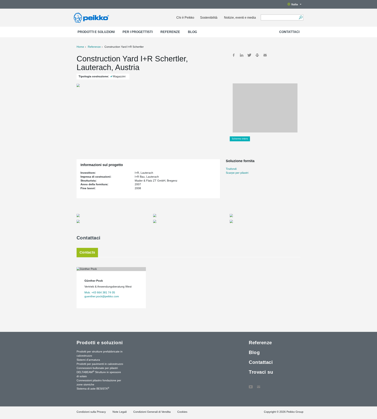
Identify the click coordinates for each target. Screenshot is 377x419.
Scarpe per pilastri (237, 172)
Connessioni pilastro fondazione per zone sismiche (99, 382)
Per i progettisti (138, 32)
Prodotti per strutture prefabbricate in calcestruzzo (100, 353)
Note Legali (120, 411)
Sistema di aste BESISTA (93, 388)
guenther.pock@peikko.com (101, 296)
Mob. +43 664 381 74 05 (99, 292)
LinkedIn (241, 55)
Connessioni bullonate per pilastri (97, 368)
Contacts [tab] (87, 252)
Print (257, 55)
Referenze (170, 32)
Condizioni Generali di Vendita (152, 411)
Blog (192, 32)
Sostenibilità (208, 17)
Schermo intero (240, 138)
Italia (294, 4)
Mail (265, 55)
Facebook (234, 55)
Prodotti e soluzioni (96, 32)
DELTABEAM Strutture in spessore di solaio (99, 374)
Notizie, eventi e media (240, 17)
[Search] (300, 17)
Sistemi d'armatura (88, 359)
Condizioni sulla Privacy (91, 411)
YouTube (251, 385)
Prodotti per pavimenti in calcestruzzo (100, 363)
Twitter (249, 55)
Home (80, 46)
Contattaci (289, 32)
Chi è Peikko (185, 17)
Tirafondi (231, 168)
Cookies (182, 411)
